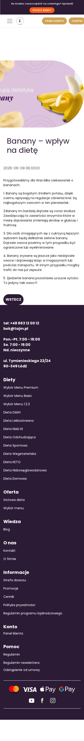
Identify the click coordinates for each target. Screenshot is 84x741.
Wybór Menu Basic (17, 396)
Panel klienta (13, 633)
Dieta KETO (12, 462)
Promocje (10, 588)
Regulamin (11, 654)
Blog (6, 529)
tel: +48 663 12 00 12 (21, 323)
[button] (13, 299)
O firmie (9, 559)
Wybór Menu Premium (20, 387)
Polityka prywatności (19, 605)
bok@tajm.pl (15, 328)
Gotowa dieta (14, 500)
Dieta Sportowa (15, 445)
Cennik (8, 596)
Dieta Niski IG (13, 429)
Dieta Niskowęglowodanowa (25, 470)
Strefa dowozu (14, 580)
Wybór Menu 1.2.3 (16, 404)
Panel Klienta (54, 21)
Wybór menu (13, 508)
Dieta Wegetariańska (19, 453)
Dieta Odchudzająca (19, 437)
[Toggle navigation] (9, 21)
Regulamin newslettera (21, 662)
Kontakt (9, 550)
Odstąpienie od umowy (21, 670)
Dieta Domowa (15, 478)
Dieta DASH (12, 412)
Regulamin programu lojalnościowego (32, 613)
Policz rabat (42, 10)
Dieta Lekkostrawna (18, 420)
